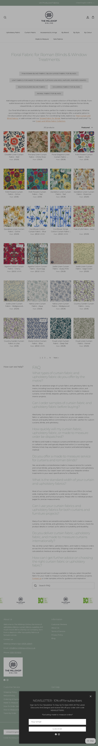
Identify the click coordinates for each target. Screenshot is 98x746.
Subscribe (57, 729)
